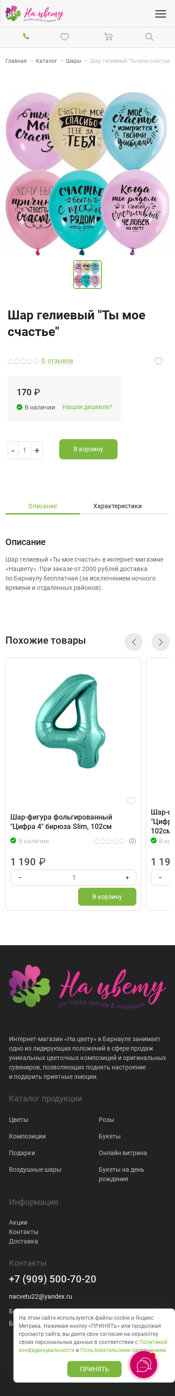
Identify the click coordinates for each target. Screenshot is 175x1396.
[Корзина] (108, 36)
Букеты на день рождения (121, 1174)
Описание (42, 506)
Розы (106, 1119)
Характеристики (117, 506)
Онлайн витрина (123, 1152)
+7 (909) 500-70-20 (52, 1279)
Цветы (18, 1119)
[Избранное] (66, 36)
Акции (18, 1222)
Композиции (27, 1136)
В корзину (88, 449)
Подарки (22, 1152)
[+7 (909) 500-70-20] (26, 37)
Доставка (23, 1241)
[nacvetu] (34, 13)
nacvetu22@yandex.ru (40, 1296)
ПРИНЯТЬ (94, 1369)
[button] (134, 642)
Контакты (24, 1231)
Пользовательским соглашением (123, 1350)
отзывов (57, 361)
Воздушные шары (35, 1169)
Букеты (110, 1136)
